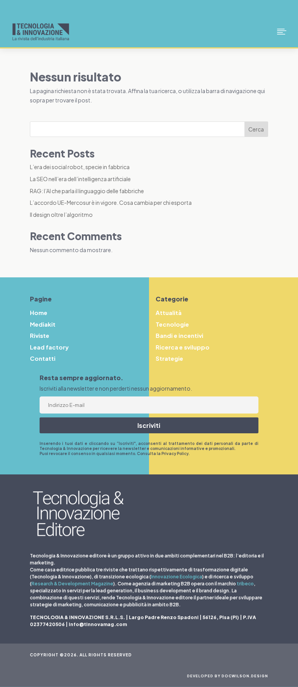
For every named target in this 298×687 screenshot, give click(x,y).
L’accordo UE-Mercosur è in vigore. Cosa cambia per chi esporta (111, 202)
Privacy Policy (175, 453)
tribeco (245, 584)
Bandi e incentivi (179, 335)
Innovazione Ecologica (176, 577)
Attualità (169, 312)
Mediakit (42, 324)
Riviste (39, 335)
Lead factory (49, 347)
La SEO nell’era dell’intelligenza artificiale (80, 178)
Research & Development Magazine (72, 584)
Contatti (42, 358)
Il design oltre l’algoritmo (61, 214)
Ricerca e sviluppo (183, 347)
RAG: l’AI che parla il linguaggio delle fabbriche (87, 190)
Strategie (169, 358)
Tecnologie (172, 324)
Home (38, 312)
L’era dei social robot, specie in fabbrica (80, 166)
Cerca (256, 129)
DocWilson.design (245, 676)
